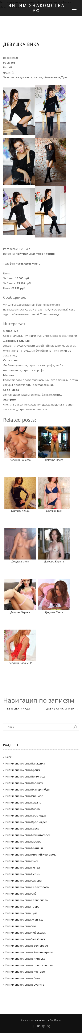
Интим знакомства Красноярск (26, 822)
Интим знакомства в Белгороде (26, 945)
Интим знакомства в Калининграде (29, 952)
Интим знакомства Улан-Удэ (24, 919)
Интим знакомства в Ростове (25, 971)
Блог (8, 757)
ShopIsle (26, 1020)
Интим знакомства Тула (21, 913)
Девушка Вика (21, 44)
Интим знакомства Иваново (24, 796)
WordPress (55, 1020)
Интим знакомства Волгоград (25, 776)
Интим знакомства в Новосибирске (29, 965)
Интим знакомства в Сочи (22, 978)
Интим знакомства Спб (20, 893)
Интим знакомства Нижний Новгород (30, 854)
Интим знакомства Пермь (22, 874)
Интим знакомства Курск (22, 828)
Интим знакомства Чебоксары (25, 932)
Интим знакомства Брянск (23, 770)
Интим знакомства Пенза (22, 867)
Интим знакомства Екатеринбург (27, 789)
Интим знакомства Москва (23, 841)
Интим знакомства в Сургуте (24, 984)
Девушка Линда (16, 708)
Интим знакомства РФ (36, 8)
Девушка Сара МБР (62, 708)
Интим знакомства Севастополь (27, 887)
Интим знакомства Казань (23, 802)
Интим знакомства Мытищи (24, 848)
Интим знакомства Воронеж (24, 783)
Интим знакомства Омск (21, 861)
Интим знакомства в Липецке (25, 958)
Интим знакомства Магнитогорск (27, 835)
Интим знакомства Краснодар (25, 815)
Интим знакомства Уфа (21, 926)
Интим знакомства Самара (23, 880)
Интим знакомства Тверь (22, 906)
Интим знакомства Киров (22, 809)
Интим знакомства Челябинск (25, 939)
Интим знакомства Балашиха (25, 763)
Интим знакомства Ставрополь (26, 900)
